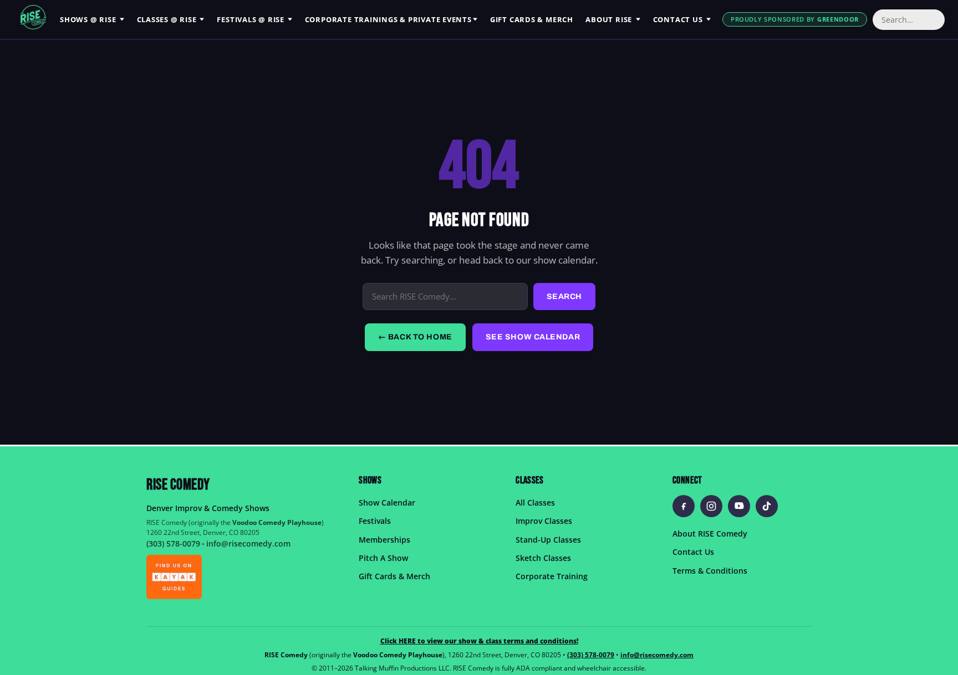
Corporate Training (552, 576)
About (608, 19)
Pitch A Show (383, 558)
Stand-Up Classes (548, 539)
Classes (167, 19)
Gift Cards (531, 19)
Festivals (250, 19)
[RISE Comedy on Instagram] (711, 506)
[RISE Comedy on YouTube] (739, 506)
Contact (678, 19)
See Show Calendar (533, 337)
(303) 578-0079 (173, 543)
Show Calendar (387, 502)
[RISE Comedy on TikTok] (767, 506)
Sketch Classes (543, 558)
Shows (88, 19)
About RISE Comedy (709, 533)
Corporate (388, 19)
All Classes (535, 502)
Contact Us (693, 552)
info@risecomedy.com (248, 543)
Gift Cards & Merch (394, 576)
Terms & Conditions (709, 570)
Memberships (384, 539)
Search (564, 296)
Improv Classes (544, 521)
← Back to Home (415, 337)
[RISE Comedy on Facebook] (683, 506)
